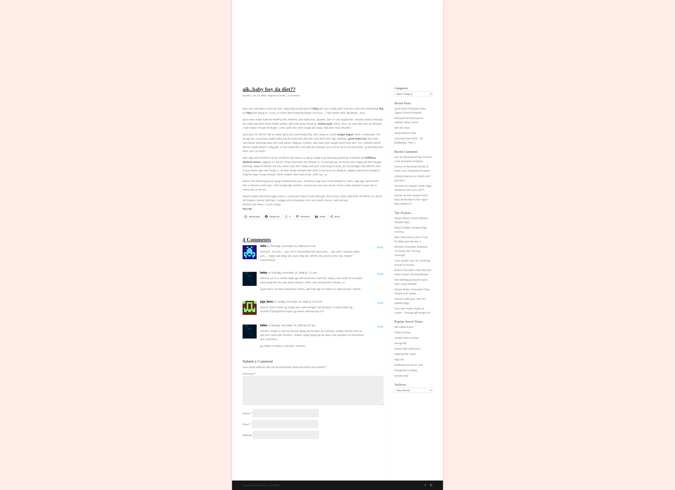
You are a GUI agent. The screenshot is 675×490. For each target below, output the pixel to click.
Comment (249, 373)
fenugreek (400, 343)
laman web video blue (407, 348)
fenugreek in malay (405, 370)
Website (247, 435)
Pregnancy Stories (277, 95)
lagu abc (399, 359)
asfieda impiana (403, 176)
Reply (380, 247)
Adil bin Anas (402, 127)
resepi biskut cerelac (406, 337)
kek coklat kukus (403, 327)
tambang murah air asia (408, 364)
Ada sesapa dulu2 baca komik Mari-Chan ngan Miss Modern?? (411, 199)
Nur (396, 157)
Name (247, 413)
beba (248, 95)
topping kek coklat (405, 354)
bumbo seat (401, 375)
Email (247, 424)
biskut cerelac (402, 332)
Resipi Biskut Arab (405, 133)
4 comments (294, 95)
